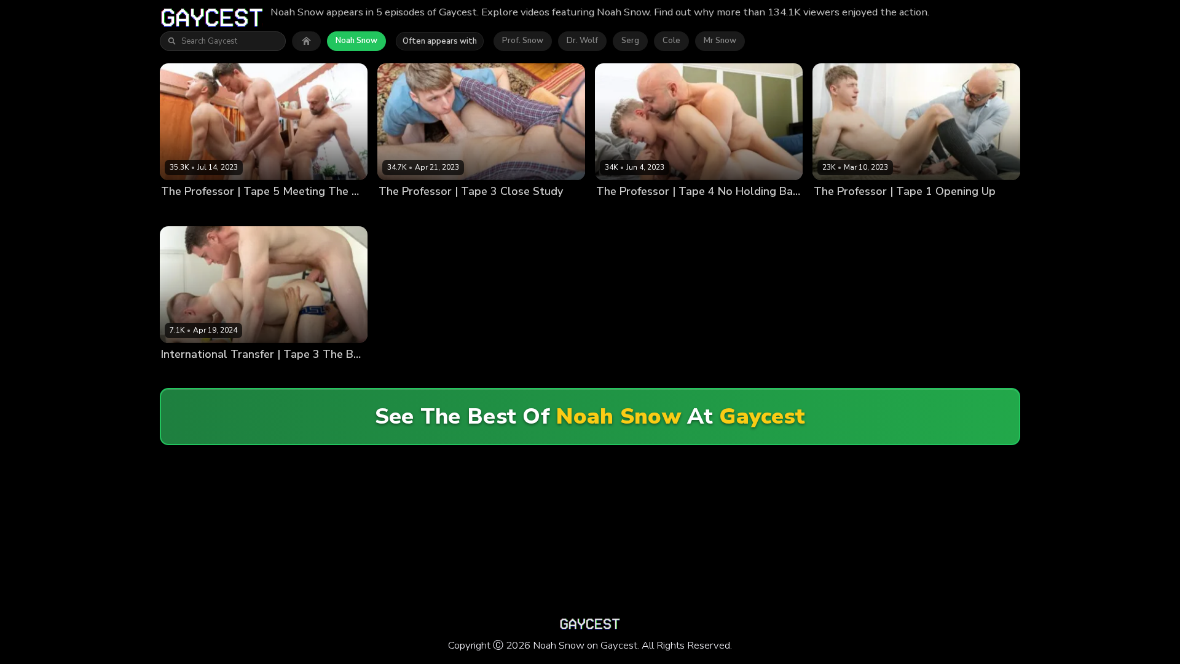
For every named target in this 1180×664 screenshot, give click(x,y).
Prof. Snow (522, 40)
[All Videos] (306, 41)
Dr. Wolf (582, 40)
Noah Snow (356, 40)
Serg (630, 40)
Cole (671, 40)
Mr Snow (720, 40)
